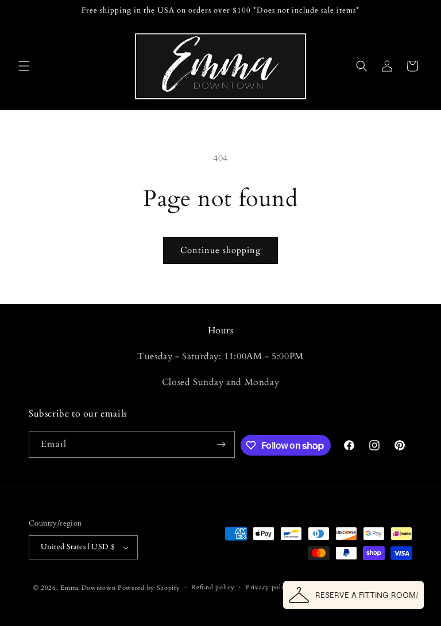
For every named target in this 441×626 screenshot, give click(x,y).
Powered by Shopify (149, 588)
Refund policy (212, 587)
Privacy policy (268, 587)
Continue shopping (220, 250)
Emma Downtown (87, 588)
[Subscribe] (221, 444)
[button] (24, 66)
